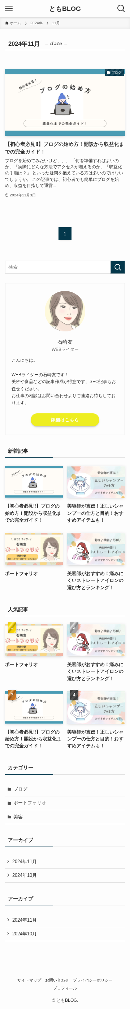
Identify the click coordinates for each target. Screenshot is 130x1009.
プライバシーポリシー (93, 980)
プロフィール (65, 988)
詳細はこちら (65, 419)
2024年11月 (24, 861)
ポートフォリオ (29, 802)
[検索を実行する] (117, 267)
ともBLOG (65, 8)
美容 (18, 816)
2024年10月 (24, 875)
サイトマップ (29, 980)
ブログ (20, 789)
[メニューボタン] (8, 8)
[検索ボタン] (121, 8)
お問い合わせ (57, 980)
